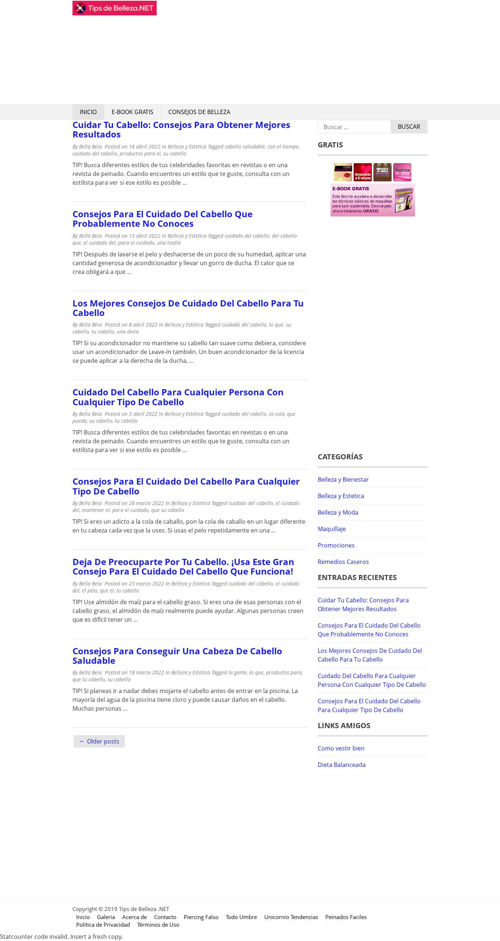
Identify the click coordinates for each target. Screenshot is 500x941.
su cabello (174, 153)
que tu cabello (88, 679)
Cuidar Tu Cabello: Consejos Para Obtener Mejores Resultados (181, 129)
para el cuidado (136, 242)
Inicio (88, 112)
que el (107, 590)
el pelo (89, 590)
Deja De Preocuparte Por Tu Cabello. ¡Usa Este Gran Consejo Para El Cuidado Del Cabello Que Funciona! (183, 566)
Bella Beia (90, 146)
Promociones (336, 545)
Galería (106, 917)
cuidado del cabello (94, 153)
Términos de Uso (158, 924)
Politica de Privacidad (103, 924)
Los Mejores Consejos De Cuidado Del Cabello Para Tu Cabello (188, 308)
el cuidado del (99, 242)
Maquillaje (332, 529)
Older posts (103, 741)
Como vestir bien (341, 748)
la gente (237, 672)
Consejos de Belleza (199, 112)
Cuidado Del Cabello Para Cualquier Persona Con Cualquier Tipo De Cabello (178, 396)
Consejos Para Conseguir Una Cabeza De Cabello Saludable (177, 655)
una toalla (169, 242)
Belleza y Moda (338, 512)
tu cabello (103, 331)
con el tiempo (283, 146)
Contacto (165, 917)
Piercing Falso (201, 917)
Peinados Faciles (346, 917)
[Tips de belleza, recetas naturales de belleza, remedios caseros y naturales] (114, 13)
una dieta (128, 331)
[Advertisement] (292, 52)
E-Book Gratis (132, 112)
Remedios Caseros (343, 562)
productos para (284, 672)
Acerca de (134, 917)
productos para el (140, 153)
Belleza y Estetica (187, 146)
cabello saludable (245, 146)
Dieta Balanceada (342, 765)
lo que (276, 324)
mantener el (96, 510)
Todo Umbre (241, 917)
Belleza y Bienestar (343, 479)
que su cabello (167, 510)
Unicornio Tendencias (291, 917)
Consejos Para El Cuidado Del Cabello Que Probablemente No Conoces (162, 218)
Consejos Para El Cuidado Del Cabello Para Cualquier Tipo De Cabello (186, 486)
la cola (276, 413)
